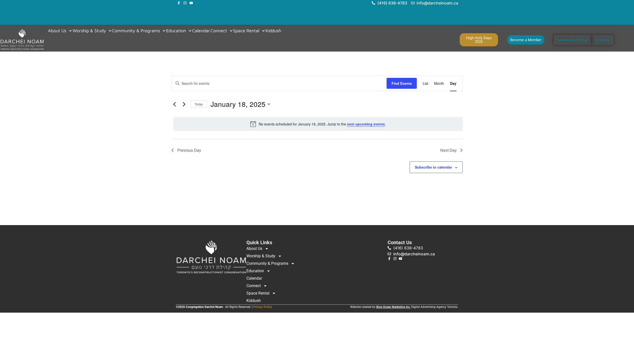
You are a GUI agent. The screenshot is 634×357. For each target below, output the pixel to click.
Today (199, 104)
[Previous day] (174, 104)
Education (176, 30)
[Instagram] (185, 3)
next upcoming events (366, 123)
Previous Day (189, 150)
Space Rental (246, 30)
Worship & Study (89, 30)
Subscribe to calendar (433, 167)
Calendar (201, 30)
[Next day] (184, 104)
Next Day (448, 150)
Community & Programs (136, 30)
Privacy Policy (262, 307)
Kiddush (273, 30)
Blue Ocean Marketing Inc (393, 307)
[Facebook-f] (179, 3)
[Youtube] (191, 3)
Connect (219, 30)
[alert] (318, 124)
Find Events (402, 83)
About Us (57, 30)
